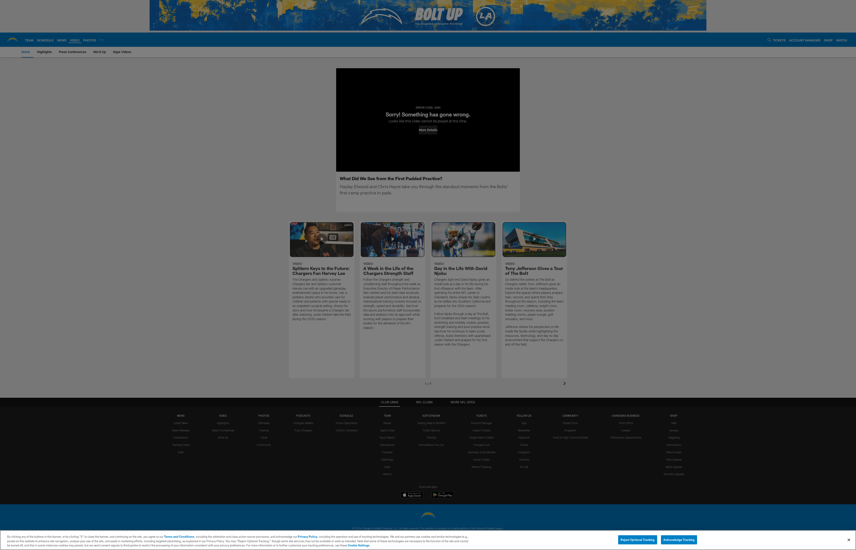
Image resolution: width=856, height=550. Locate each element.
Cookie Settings (359, 545)
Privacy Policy (307, 536)
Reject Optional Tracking (637, 539)
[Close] (849, 540)
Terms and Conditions (179, 536)
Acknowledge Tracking (679, 539)
